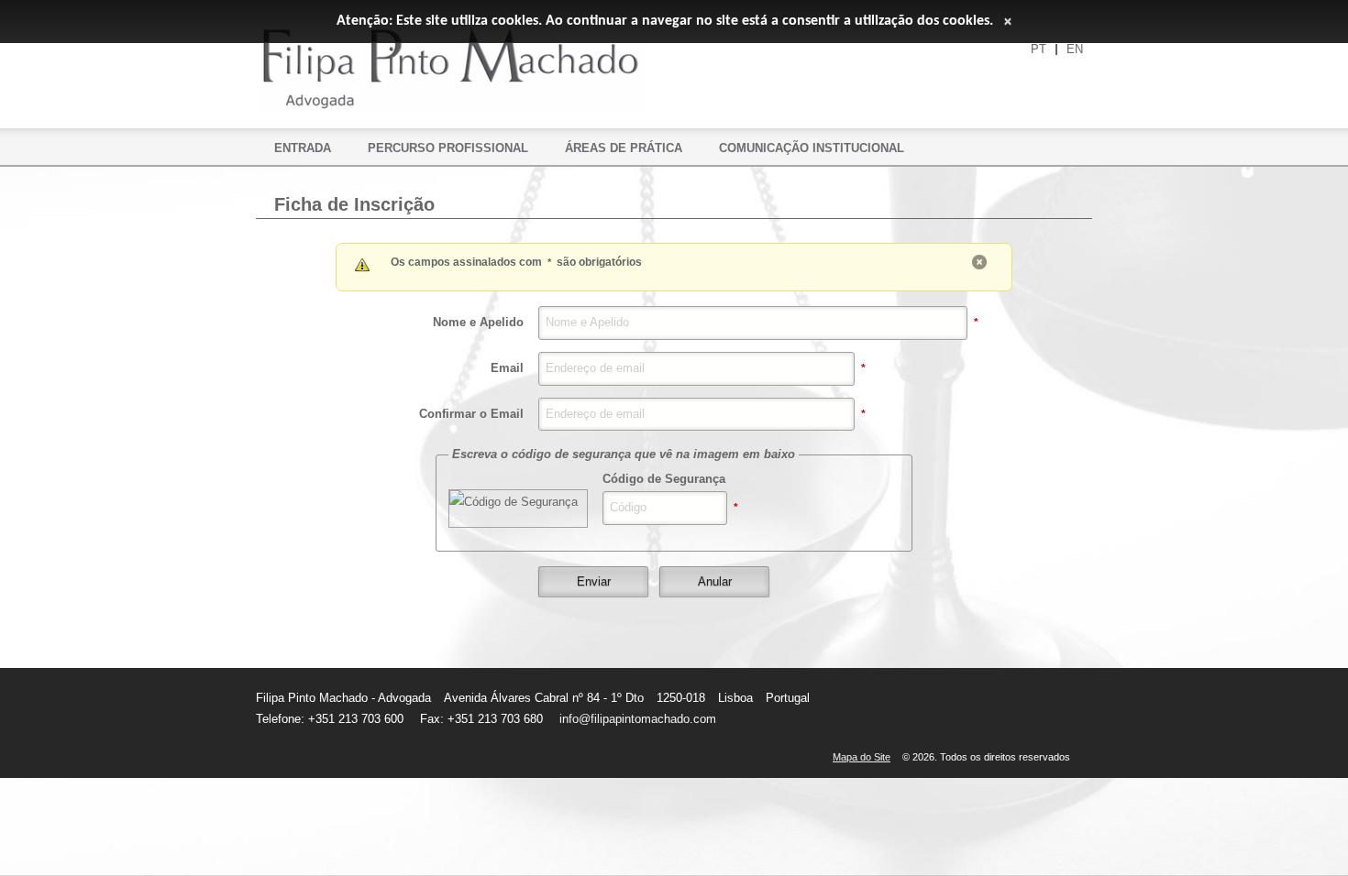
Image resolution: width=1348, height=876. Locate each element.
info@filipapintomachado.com (637, 719)
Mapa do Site (861, 756)
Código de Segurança (663, 479)
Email (507, 368)
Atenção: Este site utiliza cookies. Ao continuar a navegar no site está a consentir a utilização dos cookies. (665, 21)
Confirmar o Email (471, 414)
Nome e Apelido (478, 322)
